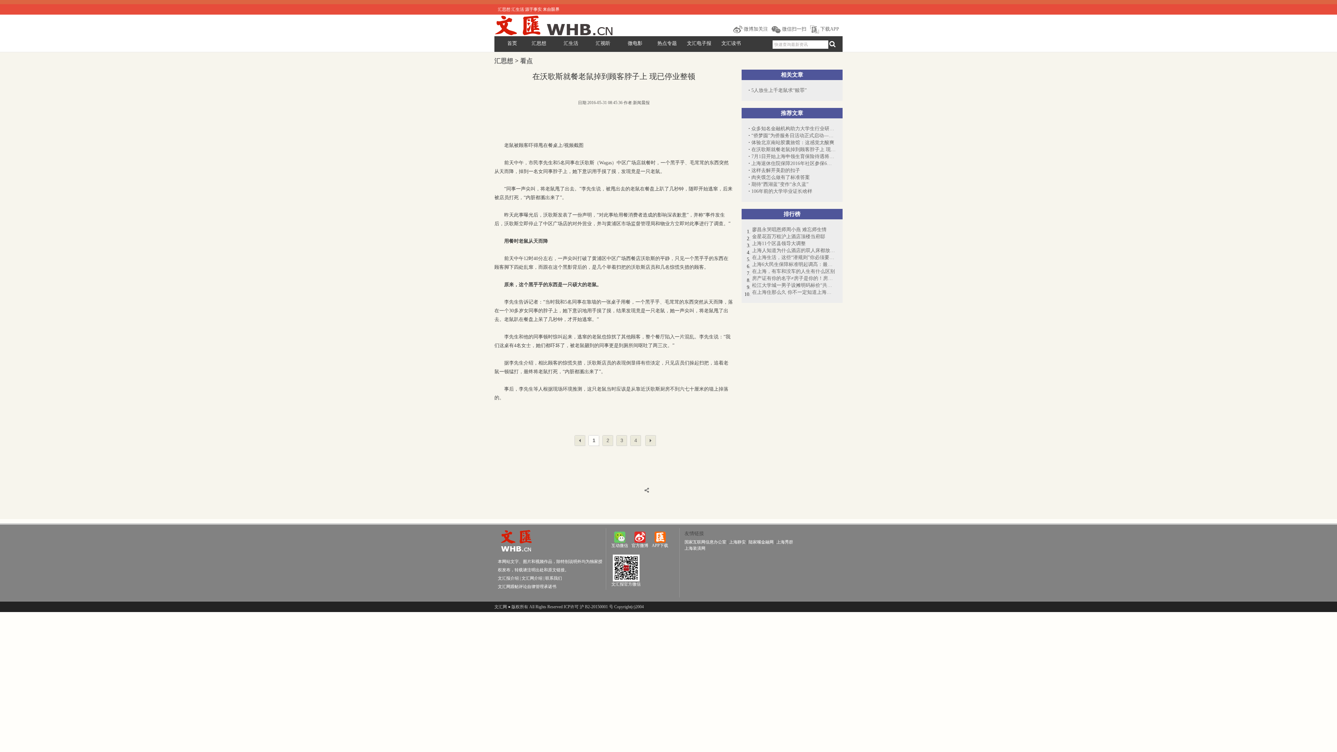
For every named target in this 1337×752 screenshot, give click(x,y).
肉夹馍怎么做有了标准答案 (780, 177)
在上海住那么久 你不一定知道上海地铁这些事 (794, 292)
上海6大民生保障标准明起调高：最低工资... (794, 264)
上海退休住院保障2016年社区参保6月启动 (793, 163)
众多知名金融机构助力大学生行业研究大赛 (793, 128)
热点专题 (667, 43)
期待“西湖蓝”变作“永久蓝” (779, 184)
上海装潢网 (695, 548)
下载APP (829, 29)
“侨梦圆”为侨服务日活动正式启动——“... (793, 135)
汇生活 (571, 43)
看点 (526, 60)
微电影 (635, 43)
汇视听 (603, 43)
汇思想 (539, 43)
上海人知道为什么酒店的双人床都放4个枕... (794, 250)
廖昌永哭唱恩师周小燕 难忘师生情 (789, 229)
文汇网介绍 (532, 578)
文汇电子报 (699, 43)
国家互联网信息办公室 (705, 542)
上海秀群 (784, 542)
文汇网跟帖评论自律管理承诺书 (527, 586)
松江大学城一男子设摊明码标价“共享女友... (794, 285)
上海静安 (737, 542)
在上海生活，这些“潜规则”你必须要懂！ (794, 257)
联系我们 (553, 578)
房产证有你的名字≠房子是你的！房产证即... (794, 278)
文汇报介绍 (508, 578)
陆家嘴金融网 (761, 542)
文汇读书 (731, 43)
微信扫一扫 (793, 29)
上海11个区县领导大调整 (779, 243)
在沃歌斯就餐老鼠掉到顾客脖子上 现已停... (793, 149)
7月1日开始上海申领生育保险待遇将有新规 (793, 156)
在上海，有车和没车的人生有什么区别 (793, 271)
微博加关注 (755, 29)
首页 (512, 43)
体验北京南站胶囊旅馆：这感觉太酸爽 (792, 142)
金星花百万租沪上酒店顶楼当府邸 (788, 236)
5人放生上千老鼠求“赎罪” (779, 90)
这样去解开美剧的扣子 (775, 170)
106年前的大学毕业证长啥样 (781, 191)
